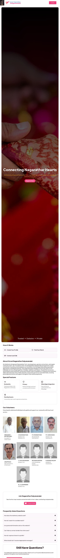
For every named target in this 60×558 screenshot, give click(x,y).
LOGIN (52, 2)
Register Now (30, 181)
